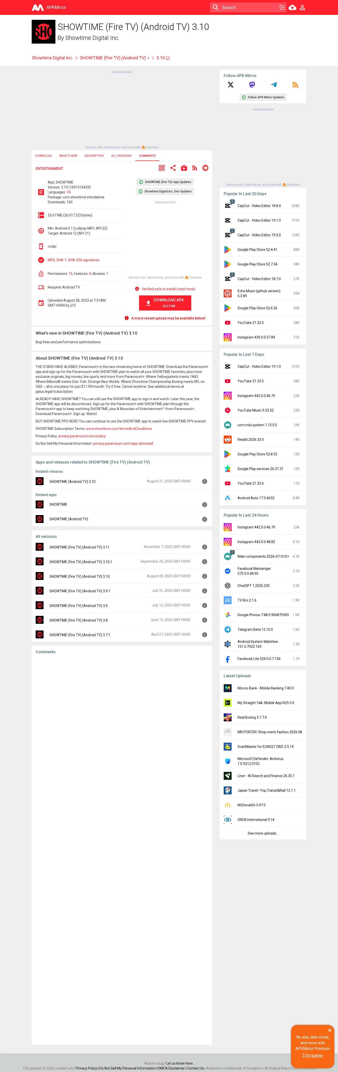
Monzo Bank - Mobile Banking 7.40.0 (266, 688)
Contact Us (195, 1068)
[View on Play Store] (184, 168)
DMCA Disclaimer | (172, 1068)
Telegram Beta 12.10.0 (255, 629)
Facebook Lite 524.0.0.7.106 (259, 659)
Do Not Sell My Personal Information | (128, 1068)
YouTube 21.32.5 (251, 323)
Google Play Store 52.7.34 (257, 264)
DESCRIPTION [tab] (94, 155)
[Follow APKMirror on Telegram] (274, 86)
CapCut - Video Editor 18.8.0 (259, 206)
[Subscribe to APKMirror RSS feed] (295, 86)
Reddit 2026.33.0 (251, 440)
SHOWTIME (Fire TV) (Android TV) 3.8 (78, 620)
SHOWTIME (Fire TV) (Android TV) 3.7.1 (79, 635)
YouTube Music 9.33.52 (256, 410)
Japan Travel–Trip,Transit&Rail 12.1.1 (267, 790)
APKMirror (56, 7)
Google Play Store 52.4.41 (257, 250)
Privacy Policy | (87, 1068)
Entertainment (49, 169)
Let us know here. (179, 1063)
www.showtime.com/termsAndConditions (119, 429)
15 (70, 274)
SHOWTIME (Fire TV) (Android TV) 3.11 (79, 547)
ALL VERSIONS (121, 155)
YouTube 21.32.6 (251, 483)
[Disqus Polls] (122, 721)
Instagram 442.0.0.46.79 (256, 396)
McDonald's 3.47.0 (252, 805)
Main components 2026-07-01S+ (263, 556)
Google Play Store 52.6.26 (257, 308)
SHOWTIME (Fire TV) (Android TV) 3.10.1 (80, 562)
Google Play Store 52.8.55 (257, 454)
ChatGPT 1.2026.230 (254, 586)
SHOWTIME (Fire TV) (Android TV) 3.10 (79, 576)
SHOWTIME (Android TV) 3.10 (72, 482)
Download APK (169, 303)
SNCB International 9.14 (256, 820)
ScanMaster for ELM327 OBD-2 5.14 (266, 747)
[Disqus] (122, 850)
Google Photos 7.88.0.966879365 (263, 615)
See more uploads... (263, 833)
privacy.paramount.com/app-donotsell (123, 443)
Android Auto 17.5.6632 (256, 498)
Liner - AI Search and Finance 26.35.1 (266, 776)
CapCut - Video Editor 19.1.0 (259, 220)
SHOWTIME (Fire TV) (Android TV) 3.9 (78, 606)
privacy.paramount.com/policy (82, 436)
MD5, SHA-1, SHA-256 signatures (73, 260)
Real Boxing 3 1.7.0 (252, 717)
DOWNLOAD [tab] (43, 155)
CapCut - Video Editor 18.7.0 (259, 279)
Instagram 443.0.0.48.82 (256, 542)
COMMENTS (147, 155)
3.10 (161, 57)
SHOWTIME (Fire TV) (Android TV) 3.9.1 (79, 591)
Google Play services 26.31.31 (261, 469)
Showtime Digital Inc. (92, 37)
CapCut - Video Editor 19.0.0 (259, 235)
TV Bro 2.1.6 (247, 600)
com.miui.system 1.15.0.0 (257, 425)
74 (69, 192)
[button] (162, 168)
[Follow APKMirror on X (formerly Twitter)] (231, 86)
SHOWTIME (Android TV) (68, 519)
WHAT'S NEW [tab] (68, 155)
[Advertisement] (122, 109)
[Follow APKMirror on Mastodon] (252, 86)
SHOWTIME (58, 504)
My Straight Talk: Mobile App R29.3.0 (266, 703)
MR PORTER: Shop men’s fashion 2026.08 (270, 732)
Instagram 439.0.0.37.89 (256, 337)
